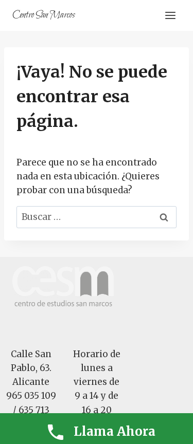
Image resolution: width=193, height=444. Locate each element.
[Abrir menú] (170, 15)
